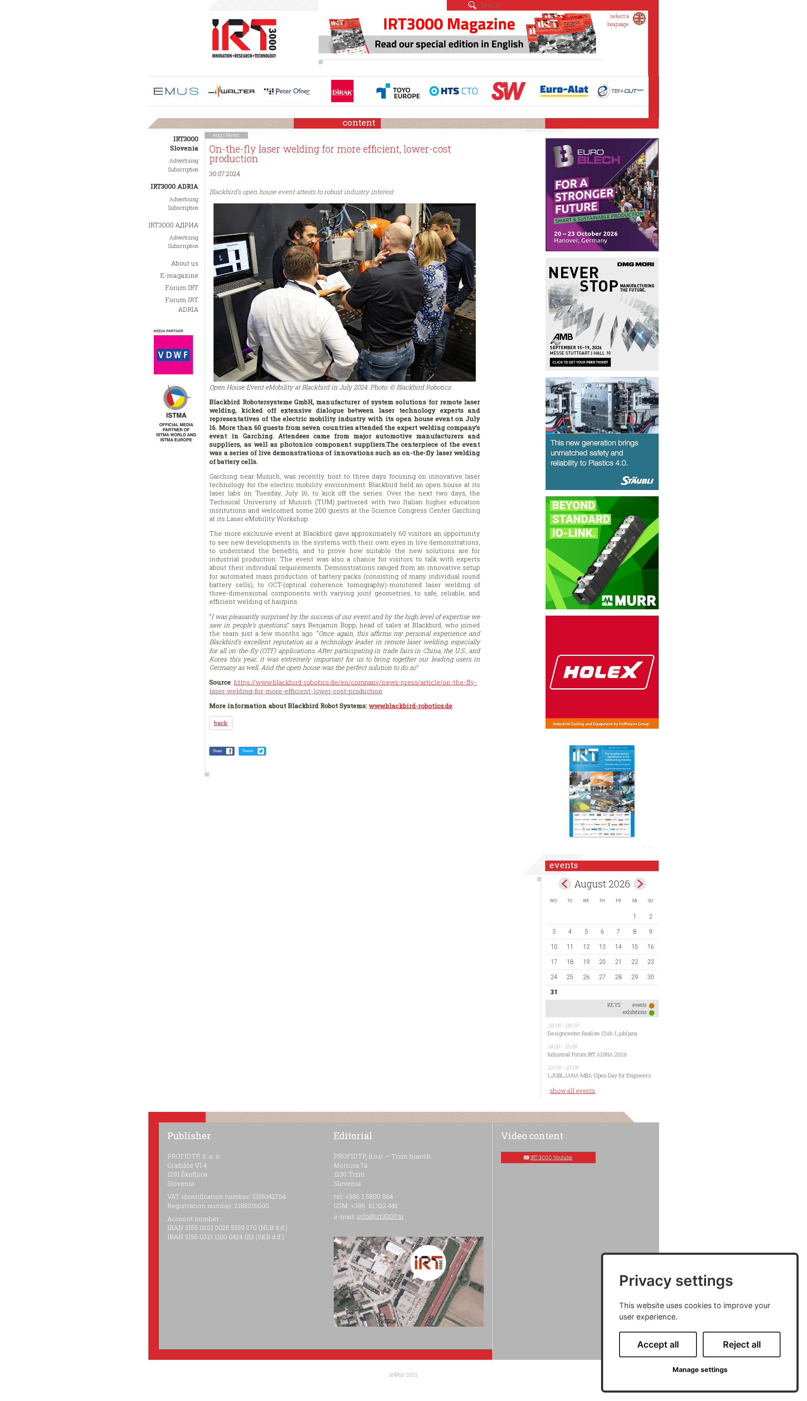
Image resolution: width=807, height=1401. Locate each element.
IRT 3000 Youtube (551, 1157)
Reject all (742, 1344)
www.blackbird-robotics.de (410, 705)
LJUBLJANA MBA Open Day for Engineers (599, 1075)
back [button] (221, 723)
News (233, 135)
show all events (572, 1091)
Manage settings (700, 1370)
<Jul (565, 883)
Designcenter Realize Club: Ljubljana (592, 1033)
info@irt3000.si (380, 1216)
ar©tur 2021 (403, 1374)
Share (217, 750)
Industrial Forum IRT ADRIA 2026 (587, 1054)
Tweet (247, 750)
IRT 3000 (244, 41)
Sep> (639, 883)
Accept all (658, 1344)
